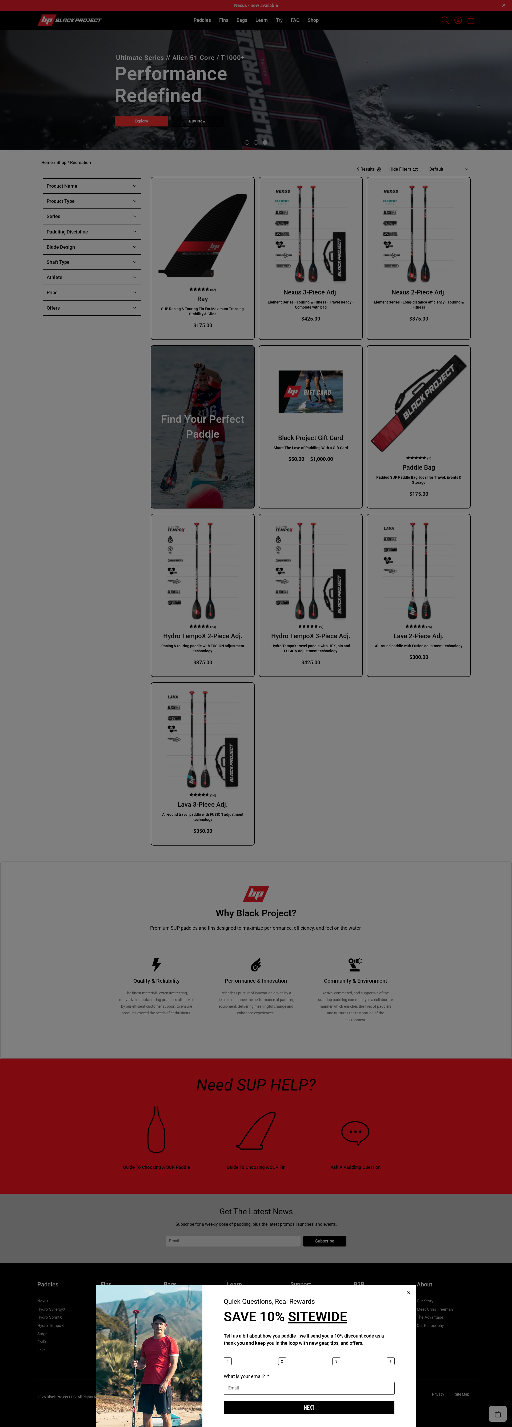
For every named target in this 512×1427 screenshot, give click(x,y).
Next (309, 1407)
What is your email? (245, 1376)
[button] (409, 1293)
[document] (256, 713)
